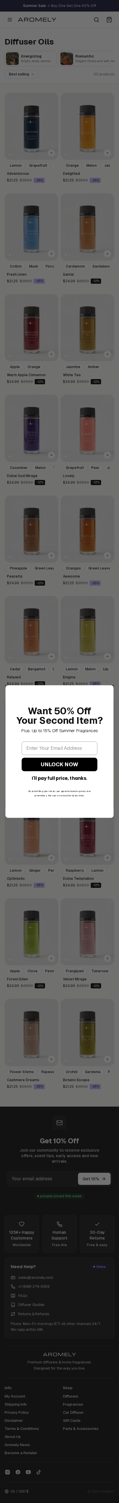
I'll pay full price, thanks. (59, 778)
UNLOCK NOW (59, 764)
